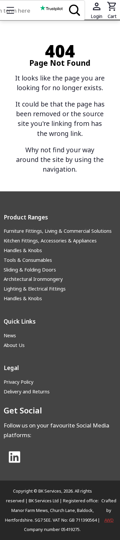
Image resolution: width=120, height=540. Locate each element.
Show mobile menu (10, 10)
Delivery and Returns (27, 391)
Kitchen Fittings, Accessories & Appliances (50, 240)
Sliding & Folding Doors (30, 269)
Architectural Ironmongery (33, 279)
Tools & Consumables (28, 260)
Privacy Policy (18, 382)
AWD (109, 520)
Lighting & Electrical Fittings (35, 289)
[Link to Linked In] (15, 457)
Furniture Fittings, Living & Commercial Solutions (58, 231)
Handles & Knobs (23, 250)
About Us (14, 345)
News (10, 335)
